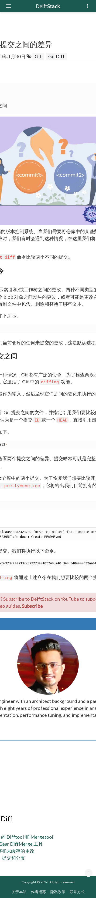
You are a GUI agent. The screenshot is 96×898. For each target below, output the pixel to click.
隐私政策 (57, 891)
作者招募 (38, 891)
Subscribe (32, 606)
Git (38, 56)
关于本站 (19, 891)
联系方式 (77, 891)
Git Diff (56, 56)
